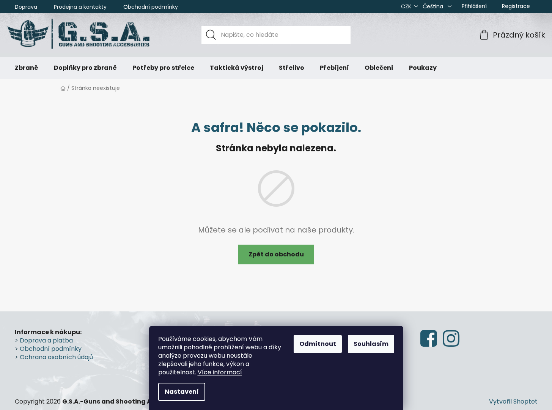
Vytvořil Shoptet (513, 401)
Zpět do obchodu (276, 254)
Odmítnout (317, 343)
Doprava (26, 7)
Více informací (220, 372)
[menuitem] (26, 68)
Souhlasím (371, 343)
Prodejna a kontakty (80, 7)
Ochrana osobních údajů (56, 357)
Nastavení (182, 391)
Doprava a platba (46, 340)
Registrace (516, 6)
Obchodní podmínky (150, 7)
